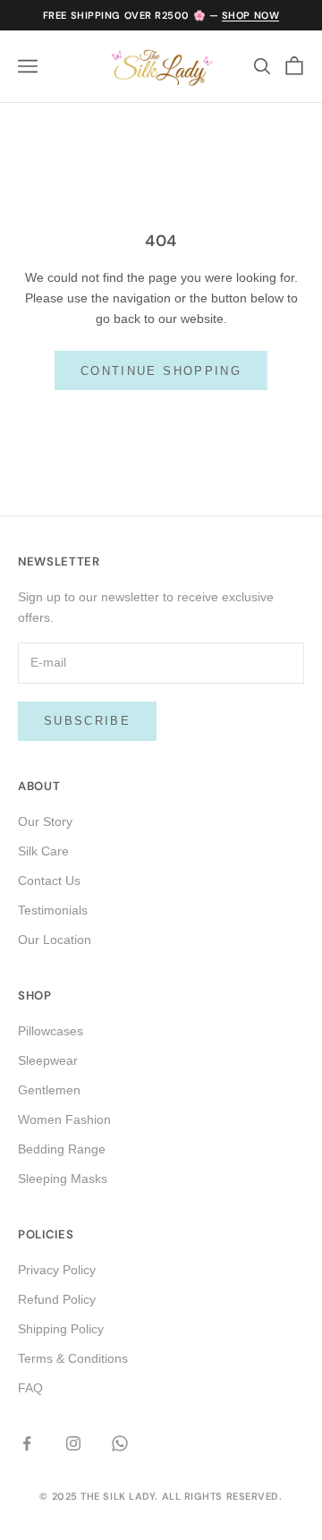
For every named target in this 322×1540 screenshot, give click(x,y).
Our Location (54, 939)
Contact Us (49, 880)
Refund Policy (57, 1299)
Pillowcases (50, 1031)
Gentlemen (49, 1090)
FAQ (30, 1388)
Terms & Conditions (73, 1358)
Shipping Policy (61, 1329)
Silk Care (43, 851)
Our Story (45, 821)
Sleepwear (48, 1060)
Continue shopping (161, 371)
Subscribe (87, 720)
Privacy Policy (57, 1270)
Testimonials (53, 910)
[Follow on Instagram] (73, 1443)
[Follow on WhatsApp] (120, 1443)
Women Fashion (64, 1119)
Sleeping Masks (62, 1178)
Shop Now (250, 15)
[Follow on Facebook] (27, 1443)
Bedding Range (62, 1149)
